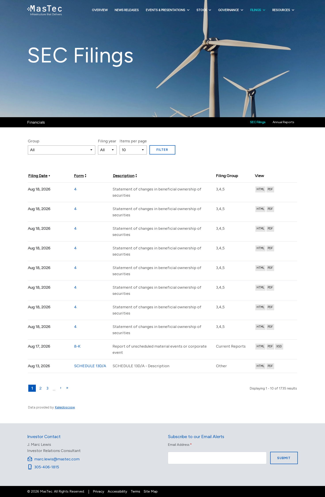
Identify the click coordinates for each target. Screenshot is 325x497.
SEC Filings (258, 122)
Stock (202, 10)
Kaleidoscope (65, 407)
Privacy (98, 491)
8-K (77, 346)
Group (33, 141)
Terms (135, 491)
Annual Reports (283, 122)
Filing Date (38, 175)
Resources (281, 10)
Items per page (133, 141)
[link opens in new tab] (44, 10)
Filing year (107, 141)
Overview (100, 10)
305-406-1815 (43, 467)
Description (123, 175)
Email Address (180, 444)
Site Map (151, 491)
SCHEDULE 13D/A (90, 365)
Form (79, 175)
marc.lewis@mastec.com (53, 459)
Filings (255, 10)
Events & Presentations (165, 10)
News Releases (127, 10)
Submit (284, 458)
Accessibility (117, 491)
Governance (228, 10)
